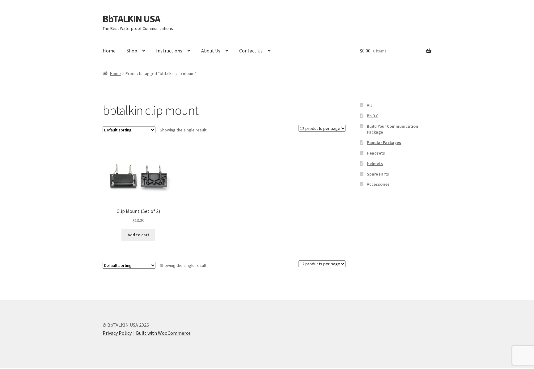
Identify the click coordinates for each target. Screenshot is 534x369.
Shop (131, 51)
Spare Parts (378, 174)
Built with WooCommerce (163, 333)
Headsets (376, 153)
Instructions (169, 51)
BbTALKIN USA (131, 19)
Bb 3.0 (372, 115)
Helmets (375, 163)
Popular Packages (384, 142)
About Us (210, 51)
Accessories (378, 184)
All (369, 105)
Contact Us (251, 51)
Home (109, 51)
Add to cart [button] (138, 235)
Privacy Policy (117, 333)
